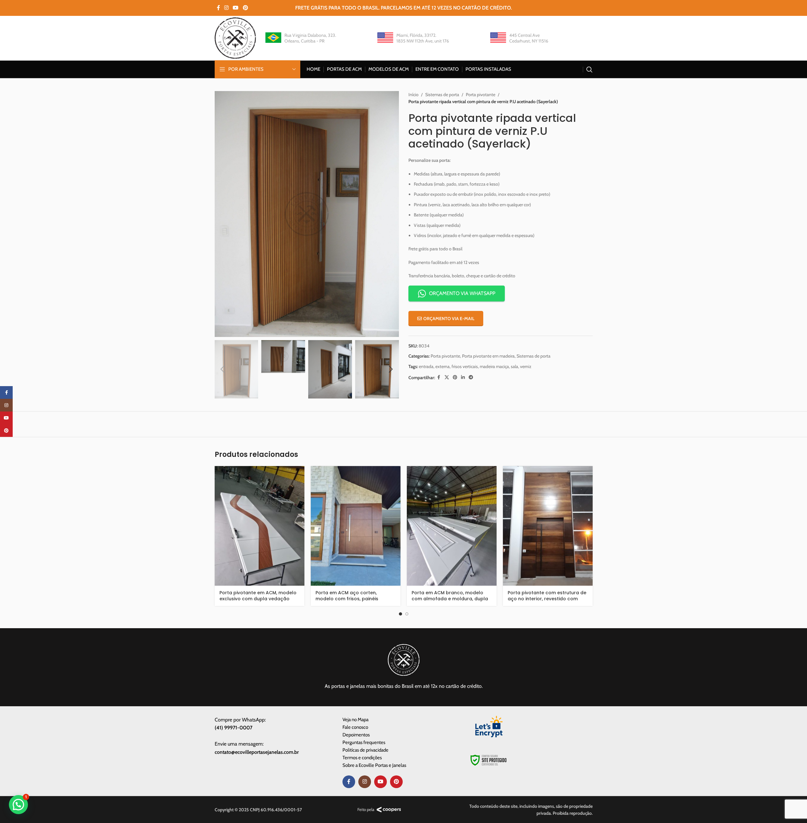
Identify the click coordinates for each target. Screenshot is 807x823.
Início (413, 94)
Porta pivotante (480, 94)
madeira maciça (494, 366)
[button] (223, 369)
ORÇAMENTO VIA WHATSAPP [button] (462, 293)
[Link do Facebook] (218, 8)
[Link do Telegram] (471, 377)
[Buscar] (589, 69)
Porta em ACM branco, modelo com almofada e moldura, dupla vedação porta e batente (450, 598)
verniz (525, 366)
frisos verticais (465, 366)
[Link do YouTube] (236, 8)
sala (514, 366)
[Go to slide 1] (400, 614)
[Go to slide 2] (406, 614)
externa (442, 366)
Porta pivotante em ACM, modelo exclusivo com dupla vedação (257, 595)
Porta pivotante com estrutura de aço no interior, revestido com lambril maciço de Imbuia (547, 598)
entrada (426, 366)
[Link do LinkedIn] (463, 377)
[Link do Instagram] (226, 8)
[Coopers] (389, 810)
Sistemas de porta (442, 94)
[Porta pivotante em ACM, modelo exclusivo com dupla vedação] (259, 526)
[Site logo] (235, 37)
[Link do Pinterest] (245, 8)
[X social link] (447, 377)
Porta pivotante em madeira (488, 356)
